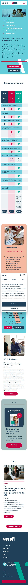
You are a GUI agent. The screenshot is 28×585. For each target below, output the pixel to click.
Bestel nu (4, 211)
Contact (8, 327)
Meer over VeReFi (14, 66)
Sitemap (4, 571)
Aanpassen (13, 308)
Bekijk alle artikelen (14, 526)
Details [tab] (14, 279)
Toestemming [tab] (5, 279)
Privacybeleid (6, 574)
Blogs (6, 483)
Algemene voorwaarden (8, 576)
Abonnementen (14, 70)
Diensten (6, 551)
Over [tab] (23, 279)
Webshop (6, 548)
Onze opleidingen (11, 394)
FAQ (4, 554)
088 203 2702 (18, 327)
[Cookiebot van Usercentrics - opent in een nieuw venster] (20, 275)
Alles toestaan (14, 303)
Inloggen (15, 2)
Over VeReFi (6, 545)
